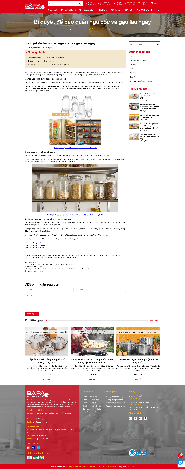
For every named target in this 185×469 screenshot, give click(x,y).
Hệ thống (132, 3)
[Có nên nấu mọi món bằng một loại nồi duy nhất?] (134, 117)
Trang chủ (52, 10)
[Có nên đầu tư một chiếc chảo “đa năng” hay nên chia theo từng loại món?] (134, 126)
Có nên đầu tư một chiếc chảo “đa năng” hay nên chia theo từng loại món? (149, 126)
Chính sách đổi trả (90, 403)
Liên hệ (128, 10)
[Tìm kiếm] (80, 3)
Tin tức (102, 10)
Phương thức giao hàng (115, 406)
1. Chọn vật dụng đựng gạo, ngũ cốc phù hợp (46, 57)
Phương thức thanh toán (115, 403)
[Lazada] (33, 448)
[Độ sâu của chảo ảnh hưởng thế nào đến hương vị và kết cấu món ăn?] (134, 106)
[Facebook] (135, 418)
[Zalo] (130, 418)
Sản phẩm (144, 3)
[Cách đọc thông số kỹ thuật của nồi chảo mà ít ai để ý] (134, 136)
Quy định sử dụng (90, 396)
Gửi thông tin (31, 314)
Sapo (132, 467)
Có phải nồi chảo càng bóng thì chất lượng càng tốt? (149, 96)
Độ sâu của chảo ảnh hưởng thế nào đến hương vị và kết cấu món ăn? (149, 107)
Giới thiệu (115, 10)
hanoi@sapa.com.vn (40, 438)
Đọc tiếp (46, 379)
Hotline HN (107, 3)
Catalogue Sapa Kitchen (92, 409)
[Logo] (35, 6)
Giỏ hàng (156, 4)
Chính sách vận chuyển (92, 406)
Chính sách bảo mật (91, 400)
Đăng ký (119, 3)
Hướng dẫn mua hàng (114, 396)
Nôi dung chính (35, 52)
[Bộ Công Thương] (138, 452)
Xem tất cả (154, 320)
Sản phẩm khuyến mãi (71, 10)
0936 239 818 (42, 435)
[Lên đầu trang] (180, 450)
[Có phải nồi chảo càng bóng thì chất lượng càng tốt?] (134, 96)
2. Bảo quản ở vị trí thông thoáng (41, 61)
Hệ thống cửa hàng (90, 412)
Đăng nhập (120, 4)
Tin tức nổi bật (138, 88)
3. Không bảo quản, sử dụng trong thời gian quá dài (49, 64)
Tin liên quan (35, 320)
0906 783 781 (41, 419)
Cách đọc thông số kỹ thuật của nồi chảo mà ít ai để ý (149, 137)
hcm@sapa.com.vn (39, 422)
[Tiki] (38, 448)
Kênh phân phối (89, 415)
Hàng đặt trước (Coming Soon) (150, 10)
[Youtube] (140, 418)
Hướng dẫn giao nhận (114, 400)
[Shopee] (28, 448)
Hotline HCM (92, 3)
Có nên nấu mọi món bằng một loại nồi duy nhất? (149, 116)
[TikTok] (145, 418)
